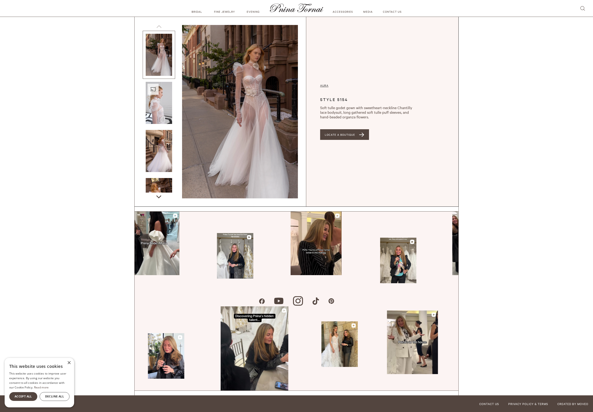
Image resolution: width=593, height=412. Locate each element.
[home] (296, 8)
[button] (198, 8)
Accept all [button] (23, 396)
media (368, 11)
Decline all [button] (54, 396)
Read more (41, 387)
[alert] (39, 382)
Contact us (392, 11)
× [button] (69, 363)
